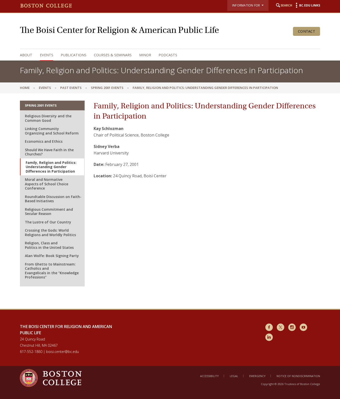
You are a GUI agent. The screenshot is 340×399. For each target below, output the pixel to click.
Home (25, 87)
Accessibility (209, 376)
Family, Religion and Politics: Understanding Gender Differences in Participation (51, 167)
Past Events (71, 87)
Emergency (257, 376)
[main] (170, 201)
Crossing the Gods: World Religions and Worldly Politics (50, 232)
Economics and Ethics (43, 141)
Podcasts (168, 55)
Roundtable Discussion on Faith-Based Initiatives (53, 198)
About (26, 55)
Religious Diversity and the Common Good (48, 118)
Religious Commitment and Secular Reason (49, 211)
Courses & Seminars (113, 55)
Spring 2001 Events (107, 87)
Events (46, 55)
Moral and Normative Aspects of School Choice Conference (46, 184)
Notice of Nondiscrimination (298, 376)
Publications (73, 55)
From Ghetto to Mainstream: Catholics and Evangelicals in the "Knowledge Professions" (52, 271)
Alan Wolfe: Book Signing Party (52, 255)
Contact (306, 31)
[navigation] (165, 55)
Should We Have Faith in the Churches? (49, 152)
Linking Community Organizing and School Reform (52, 130)
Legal (234, 376)
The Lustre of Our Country (48, 222)
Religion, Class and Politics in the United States (49, 245)
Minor (145, 55)
